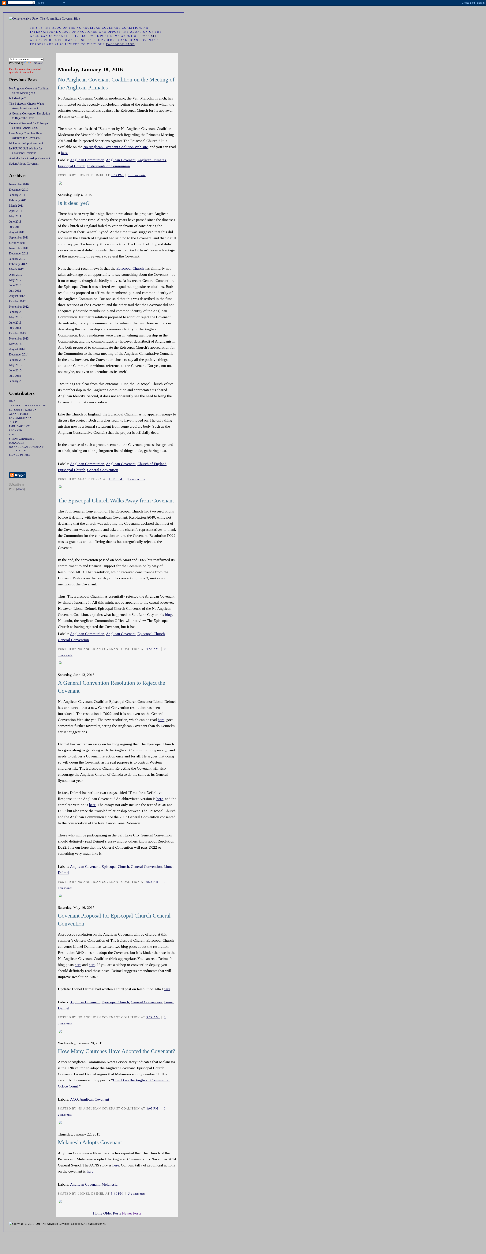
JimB (12, 401)
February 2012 (18, 264)
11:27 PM (116, 479)
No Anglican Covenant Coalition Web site (115, 147)
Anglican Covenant (121, 160)
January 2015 (17, 359)
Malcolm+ (16, 442)
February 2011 (18, 200)
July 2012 (15, 290)
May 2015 (15, 365)
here (64, 153)
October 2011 (17, 242)
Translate (37, 63)
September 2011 (18, 237)
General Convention (102, 470)
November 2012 (19, 306)
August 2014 (17, 349)
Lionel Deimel (20, 454)
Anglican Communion (87, 160)
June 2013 (15, 322)
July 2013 (15, 327)
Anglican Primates (151, 160)
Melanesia (110, 1184)
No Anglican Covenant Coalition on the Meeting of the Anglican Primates (116, 83)
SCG (11, 434)
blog (168, 614)
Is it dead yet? (74, 203)
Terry (13, 422)
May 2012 (15, 280)
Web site (150, 36)
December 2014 (18, 354)
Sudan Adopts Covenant (23, 163)
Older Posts (112, 1213)
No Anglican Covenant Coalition (26, 448)
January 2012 (17, 258)
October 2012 (17, 301)
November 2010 (19, 184)
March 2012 (16, 269)
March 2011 (16, 205)
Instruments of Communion (108, 166)
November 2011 (18, 248)
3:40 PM (117, 1193)
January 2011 (17, 195)
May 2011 (15, 216)
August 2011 (16, 232)
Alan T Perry (19, 413)
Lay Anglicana (20, 418)
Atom (20, 489)
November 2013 (19, 338)
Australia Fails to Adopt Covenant (29, 158)
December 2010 (18, 189)
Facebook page (120, 44)
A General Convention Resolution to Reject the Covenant (111, 687)
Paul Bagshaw (19, 426)
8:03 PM (152, 1108)
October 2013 (17, 333)
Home (97, 1213)
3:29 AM (153, 1017)
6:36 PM (152, 882)
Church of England (151, 464)
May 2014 (15, 343)
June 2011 (15, 221)
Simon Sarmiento (22, 438)
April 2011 (15, 210)
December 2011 (18, 253)
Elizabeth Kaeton (23, 409)
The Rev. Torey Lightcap (27, 405)
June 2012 (15, 285)
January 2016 (17, 381)
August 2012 (17, 296)
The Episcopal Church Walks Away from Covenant (116, 500)
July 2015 (15, 375)
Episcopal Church (71, 166)
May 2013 (15, 317)
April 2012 (15, 274)
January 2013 (17, 312)
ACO (74, 1099)
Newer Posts (131, 1213)
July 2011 (15, 226)
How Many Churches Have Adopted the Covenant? (116, 1051)
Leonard (15, 430)
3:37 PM (117, 175)
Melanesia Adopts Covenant (90, 1142)
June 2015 (15, 370)
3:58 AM (153, 649)
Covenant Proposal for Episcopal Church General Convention (114, 919)
